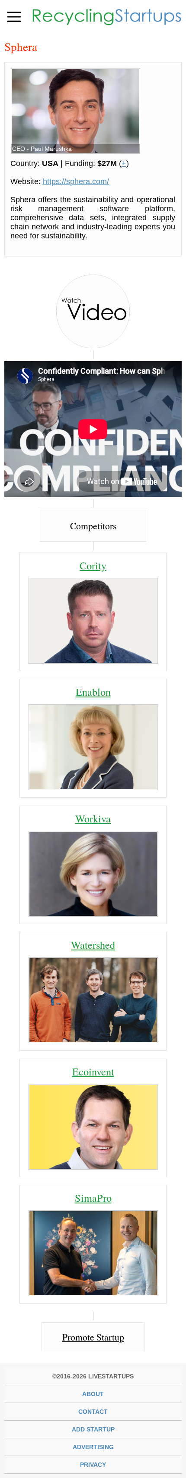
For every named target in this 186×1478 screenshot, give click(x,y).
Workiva (93, 818)
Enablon (93, 691)
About (93, 1394)
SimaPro (93, 1198)
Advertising (93, 1447)
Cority (93, 565)
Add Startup (93, 1429)
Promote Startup (93, 1337)
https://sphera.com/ (76, 181)
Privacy (93, 1464)
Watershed (93, 944)
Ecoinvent (93, 1071)
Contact (93, 1411)
